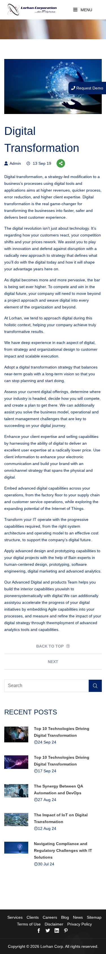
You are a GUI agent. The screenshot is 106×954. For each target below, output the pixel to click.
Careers (50, 917)
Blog (65, 917)
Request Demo (89, 88)
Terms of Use (29, 924)
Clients (33, 917)
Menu (85, 10)
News (78, 917)
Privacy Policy (79, 924)
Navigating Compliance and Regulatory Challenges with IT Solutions (63, 850)
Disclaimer (54, 924)
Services (15, 917)
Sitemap (94, 917)
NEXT (53, 661)
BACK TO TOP (50, 646)
